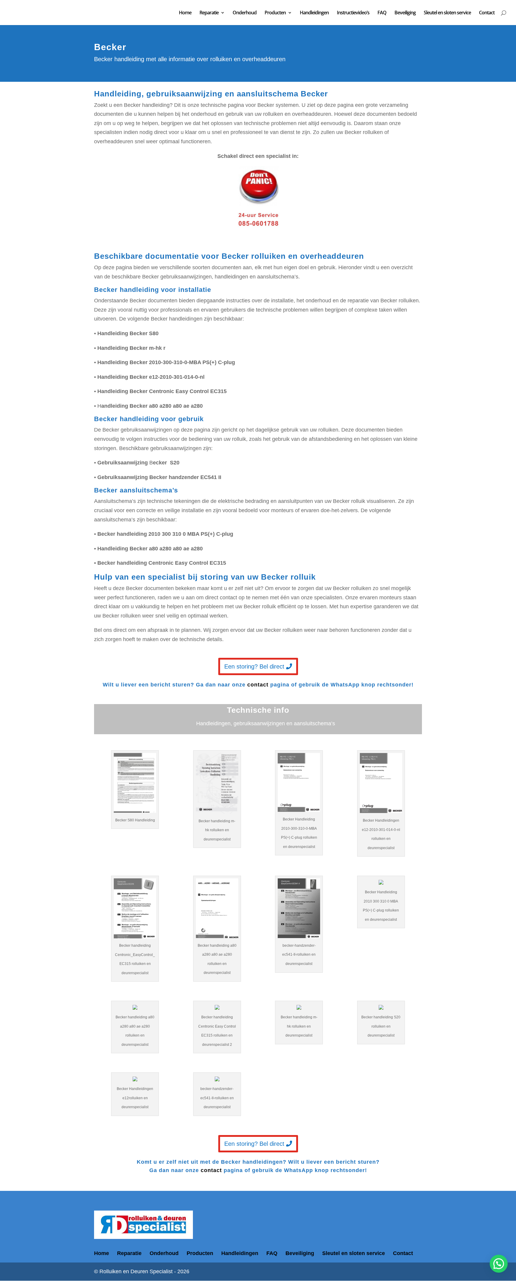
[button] (499, 1264)
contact (257, 685)
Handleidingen (314, 13)
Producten (275, 13)
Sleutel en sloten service (447, 13)
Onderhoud (245, 13)
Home (185, 13)
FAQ (381, 13)
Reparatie (209, 13)
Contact (486, 13)
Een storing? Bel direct (254, 666)
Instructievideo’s (353, 13)
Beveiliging (405, 13)
